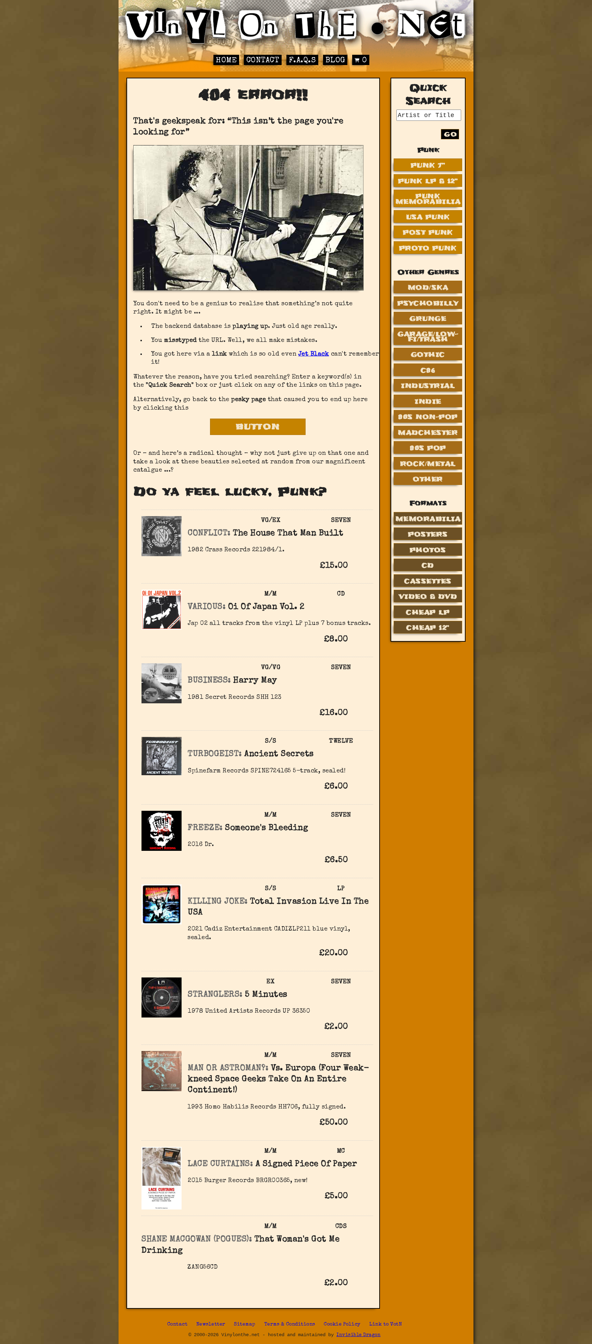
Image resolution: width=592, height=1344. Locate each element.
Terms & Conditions (289, 1324)
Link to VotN (385, 1324)
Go (450, 134)
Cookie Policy (342, 1324)
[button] (358, 565)
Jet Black (313, 354)
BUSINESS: (209, 681)
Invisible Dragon (358, 1335)
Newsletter (210, 1324)
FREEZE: (205, 828)
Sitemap (245, 1324)
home (226, 61)
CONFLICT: (209, 533)
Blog (335, 61)
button (258, 427)
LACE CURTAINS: (220, 1164)
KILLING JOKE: (218, 902)
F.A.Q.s (302, 61)
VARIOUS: (206, 607)
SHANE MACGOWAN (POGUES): (196, 1240)
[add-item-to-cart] (359, 567)
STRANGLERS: (215, 995)
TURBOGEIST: (215, 754)
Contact (263, 61)
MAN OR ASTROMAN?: (228, 1068)
